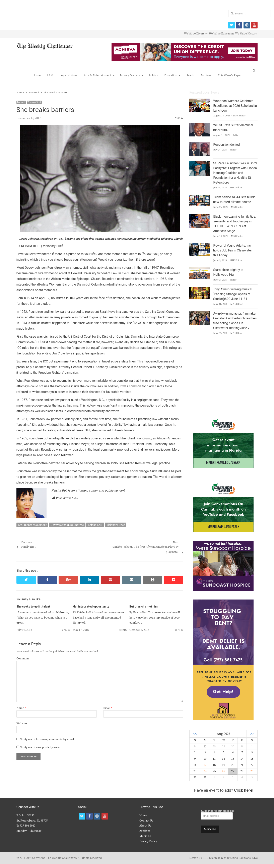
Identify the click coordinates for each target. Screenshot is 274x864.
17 (205, 765)
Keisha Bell (95, 525)
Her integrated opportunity (91, 607)
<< (195, 734)
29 (252, 771)
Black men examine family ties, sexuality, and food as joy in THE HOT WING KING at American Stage (234, 223)
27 (205, 746)
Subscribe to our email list (217, 810)
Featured (21, 102)
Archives (206, 75)
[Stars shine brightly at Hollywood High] (199, 270)
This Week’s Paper (230, 75)
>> (252, 734)
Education (170, 75)
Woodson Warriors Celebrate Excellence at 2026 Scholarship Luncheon (235, 106)
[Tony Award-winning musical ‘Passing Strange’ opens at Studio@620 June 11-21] (199, 289)
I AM (50, 75)
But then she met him (143, 607)
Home (37, 75)
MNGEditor (239, 115)
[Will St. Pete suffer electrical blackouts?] (199, 125)
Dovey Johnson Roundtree (67, 525)
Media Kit (145, 836)
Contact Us (146, 821)
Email (107, 708)
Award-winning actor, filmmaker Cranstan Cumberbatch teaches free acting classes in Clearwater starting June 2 (235, 320)
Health (190, 75)
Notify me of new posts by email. (40, 747)
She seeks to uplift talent (33, 607)
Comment (22, 658)
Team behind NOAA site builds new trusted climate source (234, 199)
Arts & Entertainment (97, 75)
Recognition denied (226, 144)
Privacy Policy (148, 841)
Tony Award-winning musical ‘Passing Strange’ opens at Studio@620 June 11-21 (232, 294)
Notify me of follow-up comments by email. (47, 739)
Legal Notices (68, 75)
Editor (236, 135)
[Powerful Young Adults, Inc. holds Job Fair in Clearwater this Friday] (199, 245)
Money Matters (130, 75)
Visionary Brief (34, 102)
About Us (145, 826)
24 (205, 771)
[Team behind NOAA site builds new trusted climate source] (199, 197)
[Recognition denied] (199, 144)
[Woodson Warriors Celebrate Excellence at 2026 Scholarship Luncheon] (199, 101)
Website (21, 723)
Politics (153, 75)
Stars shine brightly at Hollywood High (228, 272)
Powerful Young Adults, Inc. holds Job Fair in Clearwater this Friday (232, 250)
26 (223, 771)
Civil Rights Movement (32, 525)
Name (21, 708)
